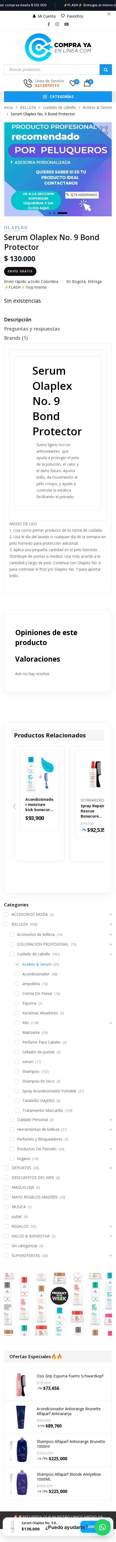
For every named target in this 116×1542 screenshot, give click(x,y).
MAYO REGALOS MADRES (34, 1197)
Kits (25, 1022)
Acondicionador (36, 973)
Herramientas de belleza (38, 1129)
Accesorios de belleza (36, 934)
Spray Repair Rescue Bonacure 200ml (92, 811)
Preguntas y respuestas (32, 328)
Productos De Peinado (37, 1148)
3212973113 (47, 85)
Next (109, 169)
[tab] (58, 320)
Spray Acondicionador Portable (49, 1090)
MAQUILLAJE (23, 1187)
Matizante (31, 1032)
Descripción (17, 319)
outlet (17, 1216)
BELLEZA (28, 107)
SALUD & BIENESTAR (31, 1236)
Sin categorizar (24, 1245)
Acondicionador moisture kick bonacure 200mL (39, 804)
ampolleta (31, 983)
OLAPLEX (16, 227)
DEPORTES (21, 1167)
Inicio (8, 107)
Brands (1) (16, 338)
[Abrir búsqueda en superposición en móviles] (58, 69)
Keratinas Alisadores (40, 1012)
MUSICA (19, 1206)
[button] (104, 130)
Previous (6, 169)
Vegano (23, 1158)
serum (27, 1061)
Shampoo (30, 1071)
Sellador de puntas (38, 1051)
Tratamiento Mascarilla (42, 1110)
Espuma (29, 1003)
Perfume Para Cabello (41, 1042)
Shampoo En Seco (38, 1081)
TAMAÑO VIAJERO (38, 1100)
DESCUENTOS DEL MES (33, 1177)
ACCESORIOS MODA (30, 914)
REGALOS (20, 1226)
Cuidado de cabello (59, 107)
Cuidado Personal (32, 1119)
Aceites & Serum (97, 107)
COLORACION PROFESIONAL (43, 944)
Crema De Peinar (37, 993)
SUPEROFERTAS (26, 1255)
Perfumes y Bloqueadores (40, 1139)
